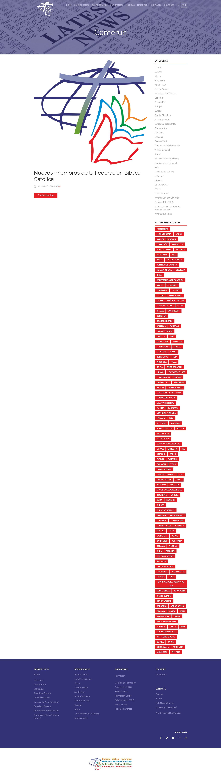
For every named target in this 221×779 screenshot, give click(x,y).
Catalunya (162, 290)
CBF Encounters (165, 556)
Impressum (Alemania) (166, 707)
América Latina (174, 367)
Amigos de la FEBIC (164, 202)
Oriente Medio (161, 141)
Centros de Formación (125, 683)
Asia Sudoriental (162, 150)
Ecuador (174, 326)
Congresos (174, 311)
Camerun (179, 526)
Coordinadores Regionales (46, 710)
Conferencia (163, 591)
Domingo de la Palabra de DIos (171, 584)
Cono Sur (159, 98)
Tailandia (161, 464)
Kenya (160, 367)
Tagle (173, 454)
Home (69, 5)
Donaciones (161, 674)
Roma (157, 154)
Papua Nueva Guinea (166, 621)
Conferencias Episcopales (167, 163)
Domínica (161, 326)
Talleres (174, 485)
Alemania (161, 352)
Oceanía (158, 180)
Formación (162, 244)
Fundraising (163, 347)
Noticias (130, 5)
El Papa (158, 106)
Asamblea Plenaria (166, 413)
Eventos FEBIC (162, 193)
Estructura (38, 689)
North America (81, 718)
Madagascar (163, 616)
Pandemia (161, 515)
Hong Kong (162, 357)
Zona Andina (161, 128)
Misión (37, 674)
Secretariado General (164, 172)
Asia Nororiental (165, 403)
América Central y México (167, 158)
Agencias (177, 342)
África (157, 189)
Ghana (173, 352)
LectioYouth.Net (176, 372)
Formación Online (123, 696)
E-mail (159, 698)
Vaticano (159, 137)
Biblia (159, 260)
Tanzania (172, 459)
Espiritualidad (164, 601)
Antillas (180, 250)
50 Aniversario (164, 234)
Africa (77, 709)
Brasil (160, 285)
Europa (158, 111)
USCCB (173, 627)
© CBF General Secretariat (168, 713)
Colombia (161, 521)
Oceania (78, 705)
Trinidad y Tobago (166, 474)
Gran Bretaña (164, 596)
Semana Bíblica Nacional (169, 393)
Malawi (177, 377)
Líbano (160, 372)
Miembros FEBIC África (165, 93)
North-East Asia (81, 700)
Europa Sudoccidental (165, 124)
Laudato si (162, 536)
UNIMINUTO (162, 652)
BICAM (158, 67)
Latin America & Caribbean (87, 714)
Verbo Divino (177, 606)
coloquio (162, 606)
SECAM (169, 428)
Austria (160, 531)
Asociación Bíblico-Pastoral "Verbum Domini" (168, 208)
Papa (171, 418)
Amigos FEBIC (175, 296)
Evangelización (165, 331)
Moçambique (178, 572)
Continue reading (46, 195)
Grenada (161, 627)
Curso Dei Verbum (166, 510)
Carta (172, 611)
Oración (161, 611)
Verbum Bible (177, 515)
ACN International (166, 632)
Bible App (161, 561)
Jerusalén (179, 591)
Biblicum (180, 270)
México (160, 388)
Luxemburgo (163, 377)
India (174, 357)
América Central (175, 301)
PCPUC (175, 536)
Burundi (170, 551)
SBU (181, 474)
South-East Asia (82, 696)
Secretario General (42, 706)
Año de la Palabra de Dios (169, 490)
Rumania (170, 500)
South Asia (79, 692)
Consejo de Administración (167, 145)
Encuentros (163, 382)
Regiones (159, 132)
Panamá (160, 408)
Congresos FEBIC (123, 687)
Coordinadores (162, 185)
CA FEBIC (176, 290)
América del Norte (163, 214)
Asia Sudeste (163, 439)
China (180, 306)
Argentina (162, 255)
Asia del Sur (160, 85)
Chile (171, 577)
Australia (177, 541)
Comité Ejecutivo (163, 115)
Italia (173, 362)
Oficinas (159, 694)
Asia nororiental (162, 119)
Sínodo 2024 (163, 647)
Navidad (160, 577)
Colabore (169, 5)
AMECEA (160, 239)
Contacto (156, 5)
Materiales (143, 5)
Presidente (160, 80)
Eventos (161, 336)
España (160, 449)
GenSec (177, 347)
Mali (182, 627)
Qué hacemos (116, 5)
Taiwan (160, 459)
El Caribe (159, 176)
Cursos (160, 505)
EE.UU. (178, 480)
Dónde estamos (100, 5)
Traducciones (164, 469)
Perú (182, 611)
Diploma (176, 652)
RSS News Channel (165, 703)
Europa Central (162, 89)
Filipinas (173, 546)
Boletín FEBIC (121, 704)
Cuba (159, 551)
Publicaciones (164, 250)
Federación (160, 102)
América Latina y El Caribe (167, 198)
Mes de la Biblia (174, 260)
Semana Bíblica (164, 270)
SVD (183, 449)
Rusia (171, 531)
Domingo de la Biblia (167, 265)
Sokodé (180, 428)
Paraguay (173, 408)
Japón (171, 642)
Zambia (176, 616)
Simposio (161, 454)
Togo (173, 464)
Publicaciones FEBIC (124, 700)
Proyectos (177, 244)
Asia (157, 167)
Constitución (164, 526)
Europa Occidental (83, 679)
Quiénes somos (81, 5)
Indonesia (162, 362)
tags (59, 186)
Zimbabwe (162, 495)
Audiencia (178, 647)
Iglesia (158, 76)
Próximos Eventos (123, 709)
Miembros (179, 382)
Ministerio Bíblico (166, 637)
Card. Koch (162, 541)
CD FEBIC (161, 296)
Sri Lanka (172, 449)
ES (183, 5)
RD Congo (161, 423)
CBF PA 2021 (162, 572)
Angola (172, 239)
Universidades (164, 480)
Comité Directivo (42, 697)
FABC (172, 336)
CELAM (158, 72)
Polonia (161, 418)
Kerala (160, 642)
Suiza (159, 500)
